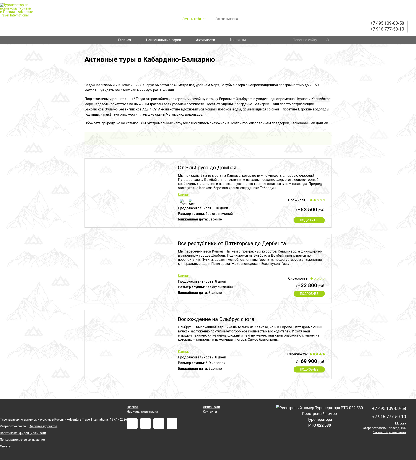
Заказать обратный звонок (389, 432)
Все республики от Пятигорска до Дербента (232, 243)
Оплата (5, 446)
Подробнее (309, 220)
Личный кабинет (194, 18)
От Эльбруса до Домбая (207, 168)
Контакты (238, 40)
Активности (205, 40)
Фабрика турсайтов (43, 426)
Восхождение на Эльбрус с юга (216, 319)
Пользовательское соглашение (22, 439)
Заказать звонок (227, 19)
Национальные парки (163, 40)
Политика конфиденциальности (23, 433)
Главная (124, 40)
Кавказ (184, 195)
